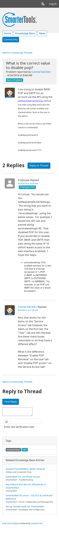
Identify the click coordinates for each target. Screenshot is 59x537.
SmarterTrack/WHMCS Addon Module (25, 469)
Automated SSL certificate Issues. (23, 476)
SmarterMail (13, 449)
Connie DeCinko (41, 71)
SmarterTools (37, 523)
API (25, 449)
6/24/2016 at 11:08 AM (28, 310)
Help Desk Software (11, 523)
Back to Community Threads (17, 52)
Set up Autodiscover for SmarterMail (25, 506)
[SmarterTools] (19, 19)
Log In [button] (53, 3)
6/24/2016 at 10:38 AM (28, 183)
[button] (43, 4)
